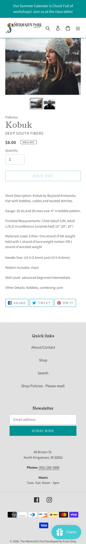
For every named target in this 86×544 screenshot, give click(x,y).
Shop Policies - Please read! (43, 385)
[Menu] (78, 28)
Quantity (11, 150)
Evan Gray (69, 541)
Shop (43, 360)
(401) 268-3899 (49, 467)
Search (43, 373)
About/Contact (43, 347)
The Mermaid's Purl (32, 541)
